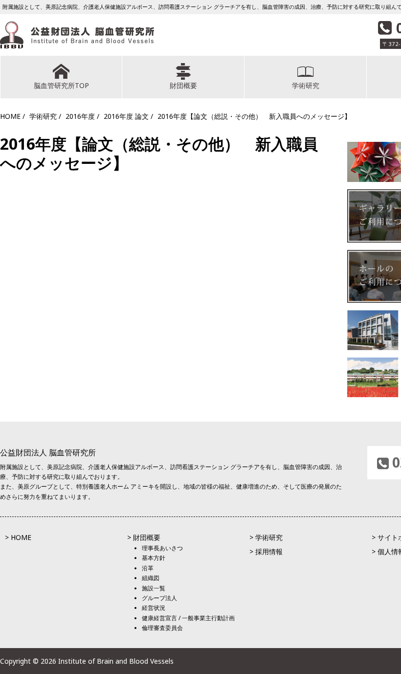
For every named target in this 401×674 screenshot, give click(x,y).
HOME (10, 116)
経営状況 (153, 608)
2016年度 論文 (126, 116)
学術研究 (305, 85)
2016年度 (80, 116)
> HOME (18, 537)
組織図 (150, 578)
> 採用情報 (266, 551)
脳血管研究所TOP (61, 85)
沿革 (148, 568)
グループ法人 (159, 598)
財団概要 (183, 85)
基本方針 (153, 558)
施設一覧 (153, 588)
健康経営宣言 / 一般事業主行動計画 (188, 618)
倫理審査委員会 (162, 628)
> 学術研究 (266, 537)
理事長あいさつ (162, 548)
